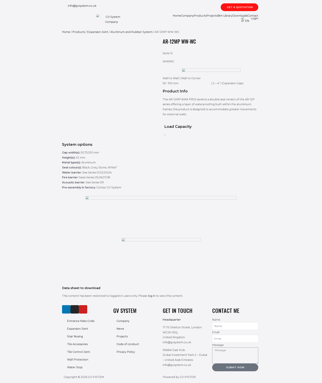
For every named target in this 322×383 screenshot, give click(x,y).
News (120, 328)
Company (187, 15)
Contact (253, 15)
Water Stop (75, 367)
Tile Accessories (77, 344)
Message (218, 345)
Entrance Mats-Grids (80, 321)
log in (151, 295)
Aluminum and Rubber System (131, 32)
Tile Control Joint (78, 351)
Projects (212, 15)
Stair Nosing (75, 336)
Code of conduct (128, 344)
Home (177, 15)
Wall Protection (77, 359)
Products (200, 15)
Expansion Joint (97, 32)
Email (216, 332)
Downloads (240, 15)
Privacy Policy (126, 351)
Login (254, 18)
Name (216, 319)
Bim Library (225, 15)
